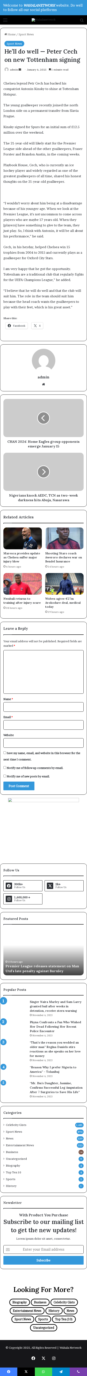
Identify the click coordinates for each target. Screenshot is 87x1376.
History (11, 1186)
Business (12, 1152)
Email (8, 717)
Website (8, 735)
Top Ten (13, 1172)
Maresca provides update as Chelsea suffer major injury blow (21, 557)
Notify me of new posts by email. (28, 776)
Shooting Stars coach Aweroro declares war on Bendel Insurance (63, 557)
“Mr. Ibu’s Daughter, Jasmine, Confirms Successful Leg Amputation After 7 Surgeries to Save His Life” (56, 1087)
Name (8, 699)
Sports (10, 1179)
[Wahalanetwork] (44, 20)
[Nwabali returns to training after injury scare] (22, 584)
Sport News (26, 34)
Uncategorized (16, 1158)
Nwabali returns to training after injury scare (22, 601)
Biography (13, 1165)
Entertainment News (20, 1145)
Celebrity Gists (16, 1125)
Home (11, 34)
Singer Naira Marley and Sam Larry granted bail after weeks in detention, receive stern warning (56, 1006)
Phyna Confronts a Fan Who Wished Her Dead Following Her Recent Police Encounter (55, 1026)
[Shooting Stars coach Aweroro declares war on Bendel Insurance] (64, 538)
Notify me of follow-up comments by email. (35, 768)
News (10, 1138)
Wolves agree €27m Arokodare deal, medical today (63, 603)
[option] (43, 952)
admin (14, 69)
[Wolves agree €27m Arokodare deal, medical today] (64, 584)
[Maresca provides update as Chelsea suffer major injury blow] (22, 538)
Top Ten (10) (64, 1319)
